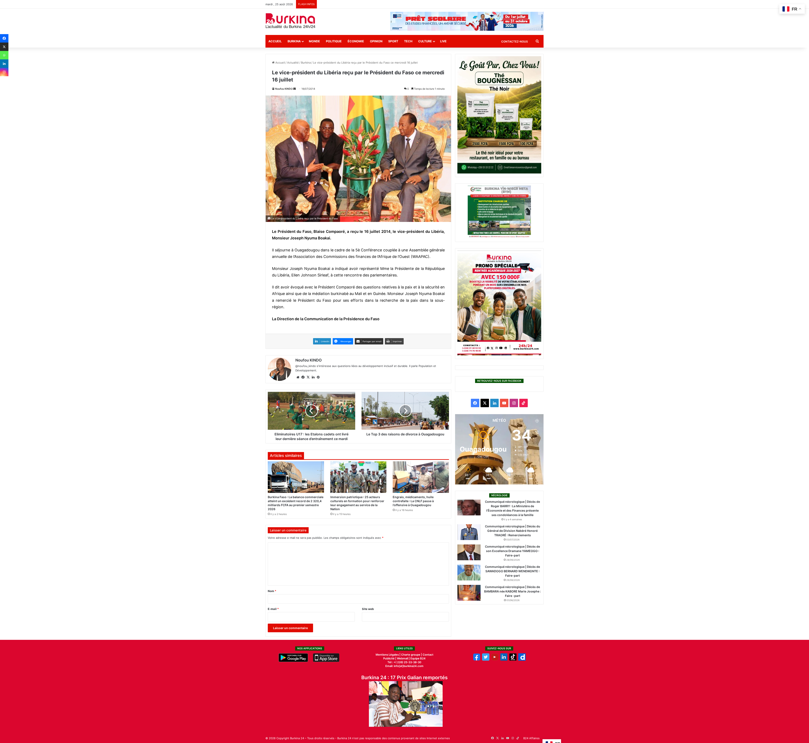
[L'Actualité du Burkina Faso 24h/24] (290, 20)
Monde (314, 41)
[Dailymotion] (522, 659)
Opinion (376, 41)
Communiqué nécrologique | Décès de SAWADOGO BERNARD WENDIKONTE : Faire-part (512, 571)
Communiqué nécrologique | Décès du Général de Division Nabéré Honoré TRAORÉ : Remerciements (512, 530)
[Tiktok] (513, 659)
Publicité (389, 658)
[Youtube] (494, 659)
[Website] (297, 377)
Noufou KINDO (284, 88)
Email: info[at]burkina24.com (404, 666)
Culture (425, 41)
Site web (368, 609)
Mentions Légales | (388, 654)
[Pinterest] (318, 377)
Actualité (293, 62)
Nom (272, 591)
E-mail (273, 609)
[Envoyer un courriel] (294, 88)
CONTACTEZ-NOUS (514, 41)
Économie (356, 41)
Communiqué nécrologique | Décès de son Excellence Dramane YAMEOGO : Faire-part (512, 551)
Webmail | (403, 658)
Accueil (275, 41)
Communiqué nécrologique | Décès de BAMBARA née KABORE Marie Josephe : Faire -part (512, 591)
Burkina (294, 41)
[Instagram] (4, 72)
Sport (393, 41)
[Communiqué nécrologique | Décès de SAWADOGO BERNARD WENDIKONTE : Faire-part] (469, 572)
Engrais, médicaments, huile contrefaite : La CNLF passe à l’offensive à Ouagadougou (413, 501)
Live (443, 41)
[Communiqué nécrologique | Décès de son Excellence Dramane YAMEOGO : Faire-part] (469, 552)
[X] (4, 47)
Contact (428, 654)
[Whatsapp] (4, 55)
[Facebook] (4, 38)
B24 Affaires (531, 738)
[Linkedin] (4, 63)
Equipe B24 (418, 658)
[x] (485, 659)
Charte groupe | (412, 654)
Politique (334, 41)
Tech (408, 41)
